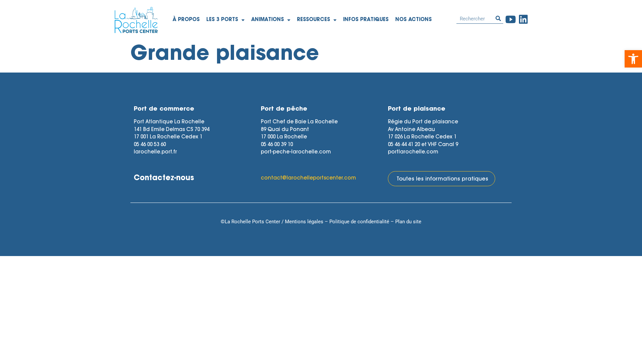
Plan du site (408, 222)
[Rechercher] (498, 18)
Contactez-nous (164, 178)
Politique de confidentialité (359, 222)
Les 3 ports (222, 19)
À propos (186, 19)
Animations (267, 19)
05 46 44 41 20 (404, 144)
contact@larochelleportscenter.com (308, 178)
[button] (633, 59)
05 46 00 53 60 (150, 144)
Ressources (313, 19)
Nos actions (413, 19)
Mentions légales (304, 222)
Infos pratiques (366, 19)
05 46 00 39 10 (277, 144)
